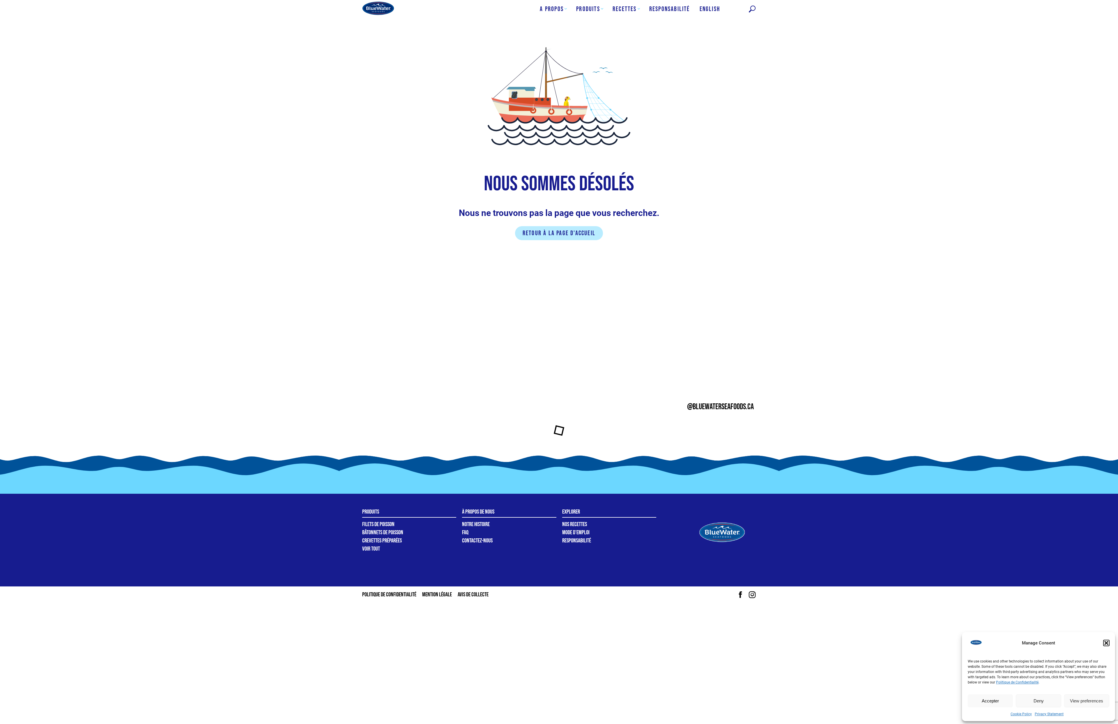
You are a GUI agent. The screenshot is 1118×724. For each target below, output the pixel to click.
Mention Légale (437, 594)
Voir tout (371, 548)
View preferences (1086, 700)
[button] (1106, 643)
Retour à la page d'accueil (559, 233)
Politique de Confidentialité (1017, 682)
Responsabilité (576, 540)
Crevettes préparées (382, 540)
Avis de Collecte (473, 594)
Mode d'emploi (576, 532)
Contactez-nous (477, 540)
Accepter (990, 700)
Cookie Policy (1021, 714)
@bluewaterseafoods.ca (720, 407)
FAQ (465, 532)
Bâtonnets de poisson (382, 532)
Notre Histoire (476, 524)
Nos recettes (574, 524)
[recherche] (752, 9)
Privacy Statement (1049, 714)
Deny (1039, 700)
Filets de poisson (378, 524)
